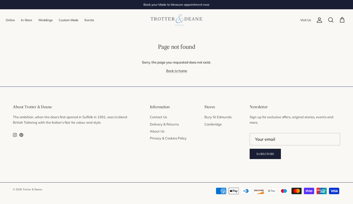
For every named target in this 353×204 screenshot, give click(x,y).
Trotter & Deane (32, 189)
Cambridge (213, 124)
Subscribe (265, 154)
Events (89, 20)
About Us (157, 131)
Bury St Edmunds (218, 117)
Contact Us (158, 117)
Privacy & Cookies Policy (168, 138)
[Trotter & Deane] (176, 20)
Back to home (176, 71)
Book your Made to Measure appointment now (176, 4)
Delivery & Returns (164, 124)
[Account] (319, 20)
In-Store (26, 20)
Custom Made (69, 20)
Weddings (45, 20)
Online (10, 20)
